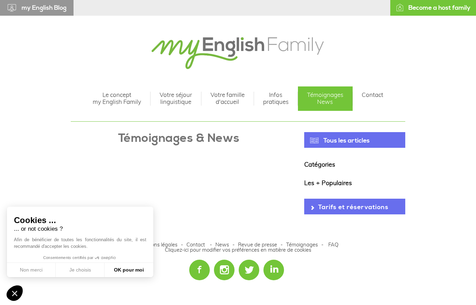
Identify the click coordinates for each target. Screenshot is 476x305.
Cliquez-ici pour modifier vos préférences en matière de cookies (238, 250)
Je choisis (80, 270)
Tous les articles (346, 141)
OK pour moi (129, 270)
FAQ (333, 244)
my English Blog (44, 8)
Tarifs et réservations (353, 207)
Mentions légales (157, 244)
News (222, 244)
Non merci (31, 270)
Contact (195, 244)
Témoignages (302, 244)
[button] (14, 293)
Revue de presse (257, 244)
